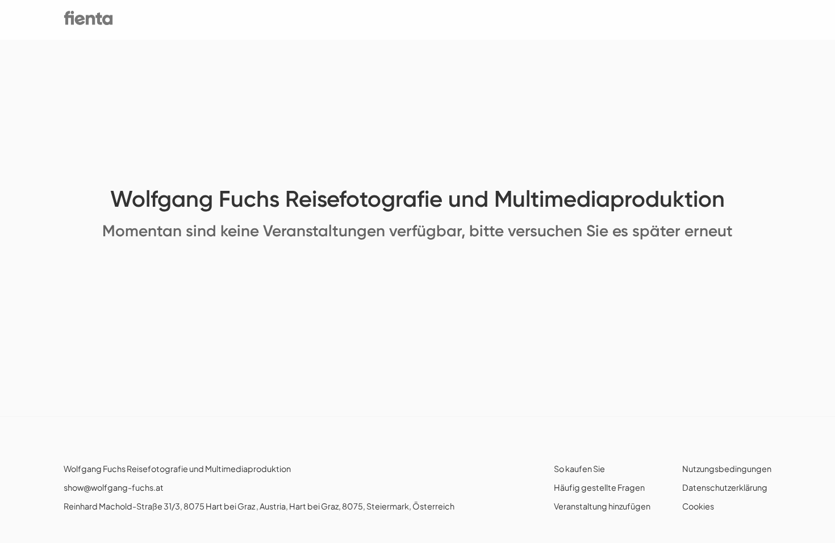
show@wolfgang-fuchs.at (114, 487)
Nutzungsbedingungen (726, 468)
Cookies (698, 506)
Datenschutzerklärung (724, 487)
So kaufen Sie (579, 468)
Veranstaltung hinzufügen (602, 506)
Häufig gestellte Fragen (599, 487)
